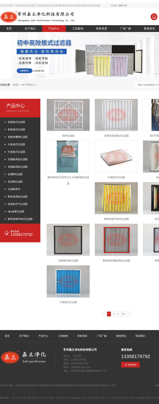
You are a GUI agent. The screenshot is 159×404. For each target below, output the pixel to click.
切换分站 (122, 5)
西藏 (142, 398)
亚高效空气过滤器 (18, 204)
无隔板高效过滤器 (18, 159)
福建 (77, 398)
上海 (58, 398)
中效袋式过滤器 (16, 144)
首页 (9, 28)
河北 (23, 398)
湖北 (97, 398)
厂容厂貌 (125, 28)
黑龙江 (51, 398)
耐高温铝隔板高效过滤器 (116, 260)
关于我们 (30, 28)
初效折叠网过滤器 (18, 137)
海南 (117, 398)
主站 (114, 5)
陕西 (147, 398)
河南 (92, 398)
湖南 (102, 398)
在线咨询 (132, 364)
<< (104, 314)
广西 (112, 398)
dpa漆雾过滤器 (16, 211)
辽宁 (41, 398)
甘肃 (152, 398)
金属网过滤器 (15, 174)
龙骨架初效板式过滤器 (116, 135)
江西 (82, 398)
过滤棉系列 (14, 189)
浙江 (68, 398)
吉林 (45, 398)
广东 (107, 398)
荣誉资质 (101, 28)
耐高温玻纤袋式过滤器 (20, 219)
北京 (13, 398)
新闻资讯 (121, 336)
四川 (127, 398)
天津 (18, 398)
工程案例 (77, 28)
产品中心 (53, 28)
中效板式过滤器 (16, 152)
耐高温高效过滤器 (18, 196)
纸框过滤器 (68, 135)
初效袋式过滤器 (16, 129)
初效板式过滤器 (16, 122)
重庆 (122, 398)
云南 (137, 398)
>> (129, 314)
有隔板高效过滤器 (18, 166)
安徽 (72, 398)
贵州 (132, 398)
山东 (87, 398)
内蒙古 (34, 398)
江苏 (63, 398)
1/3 (123, 314)
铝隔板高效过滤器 (68, 260)
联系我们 (140, 336)
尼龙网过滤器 (15, 181)
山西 (28, 398)
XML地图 (111, 385)
